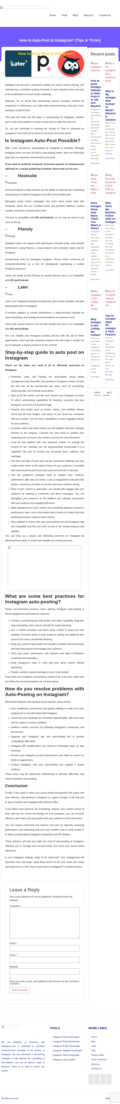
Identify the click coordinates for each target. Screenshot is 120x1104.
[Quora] (91, 1081)
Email (13, 955)
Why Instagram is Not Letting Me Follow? (97, 327)
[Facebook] (91, 1076)
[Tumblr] (97, 1081)
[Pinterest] (103, 1081)
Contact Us (105, 15)
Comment (15, 906)
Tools (64, 15)
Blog (75, 15)
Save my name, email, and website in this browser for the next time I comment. (44, 982)
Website (14, 967)
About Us (88, 15)
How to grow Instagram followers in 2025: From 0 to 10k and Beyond (97, 93)
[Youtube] (109, 1081)
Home (52, 15)
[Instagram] (97, 1076)
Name (13, 943)
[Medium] (109, 1076)
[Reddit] (103, 1076)
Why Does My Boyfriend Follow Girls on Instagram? (112, 212)
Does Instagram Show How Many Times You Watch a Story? (97, 215)
